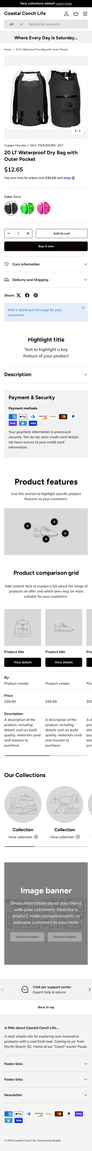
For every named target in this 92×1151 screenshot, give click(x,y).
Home (8, 49)
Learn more (64, 3)
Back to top (46, 1007)
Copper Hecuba (15, 145)
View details (23, 662)
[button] (75, 13)
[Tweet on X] (18, 295)
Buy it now (46, 246)
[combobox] (46, 24)
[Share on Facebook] (27, 295)
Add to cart (61, 233)
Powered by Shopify (49, 1140)
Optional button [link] (27, 937)
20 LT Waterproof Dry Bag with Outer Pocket (42, 49)
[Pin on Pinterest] (35, 295)
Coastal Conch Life (25, 1140)
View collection (20, 837)
